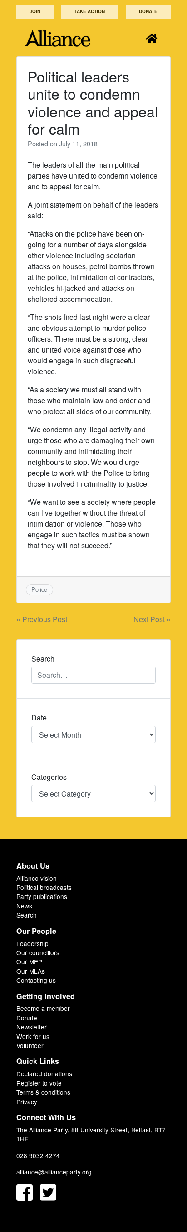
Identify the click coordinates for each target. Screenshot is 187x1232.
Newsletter (31, 1026)
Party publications (41, 896)
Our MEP (29, 961)
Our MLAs (30, 971)
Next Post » (152, 619)
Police (39, 589)
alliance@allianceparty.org (54, 1171)
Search (26, 914)
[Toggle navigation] (151, 38)
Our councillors (37, 952)
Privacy (26, 1101)
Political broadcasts (44, 887)
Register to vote (39, 1082)
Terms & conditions (43, 1092)
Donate (148, 11)
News (24, 905)
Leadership (32, 943)
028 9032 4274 (38, 1155)
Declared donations (44, 1073)
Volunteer (30, 1045)
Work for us (32, 1036)
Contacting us (36, 980)
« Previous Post (41, 619)
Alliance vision (36, 878)
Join (35, 11)
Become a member (43, 1008)
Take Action (89, 11)
